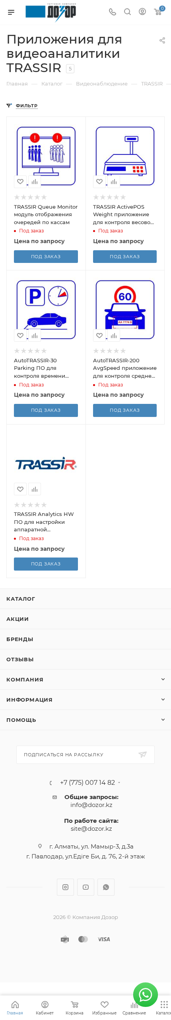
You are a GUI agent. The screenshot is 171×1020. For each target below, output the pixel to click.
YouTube (85, 887)
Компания (24, 679)
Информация (29, 699)
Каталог (20, 599)
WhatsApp (106, 887)
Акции (17, 619)
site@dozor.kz (91, 828)
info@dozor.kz (91, 805)
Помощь (21, 720)
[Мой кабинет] (142, 12)
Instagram (65, 887)
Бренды (19, 639)
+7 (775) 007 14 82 (87, 783)
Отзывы (20, 659)
